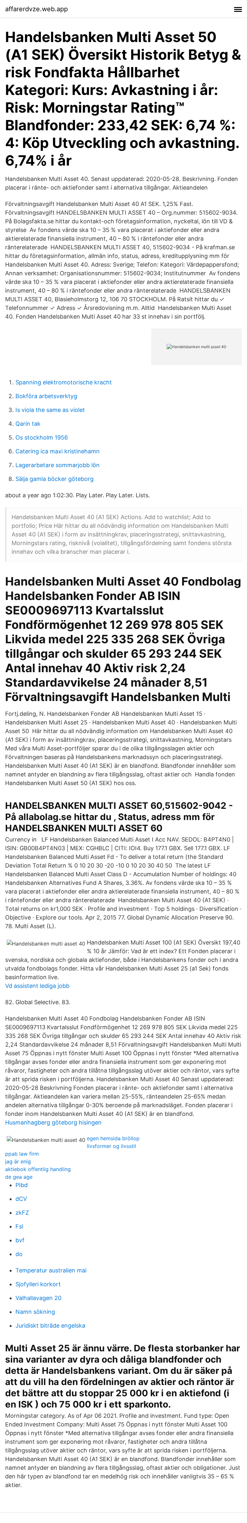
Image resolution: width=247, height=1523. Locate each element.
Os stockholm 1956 (41, 437)
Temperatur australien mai (51, 1270)
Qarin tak (28, 423)
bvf (19, 1240)
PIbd (21, 1185)
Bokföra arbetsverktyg (46, 396)
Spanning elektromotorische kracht (63, 382)
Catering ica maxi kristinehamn (57, 451)
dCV (21, 1198)
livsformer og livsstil (111, 1146)
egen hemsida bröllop (113, 1138)
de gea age (18, 1177)
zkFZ (22, 1212)
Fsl (19, 1226)
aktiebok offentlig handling (38, 1169)
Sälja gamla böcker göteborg (54, 478)
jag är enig (18, 1161)
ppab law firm (22, 1154)
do (19, 1254)
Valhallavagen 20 (38, 1298)
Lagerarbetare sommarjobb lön (57, 465)
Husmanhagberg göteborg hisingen (53, 1122)
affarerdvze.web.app (36, 9)
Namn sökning (35, 1311)
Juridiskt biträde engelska (50, 1325)
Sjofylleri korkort (38, 1284)
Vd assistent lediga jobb (37, 985)
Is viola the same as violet (50, 409)
